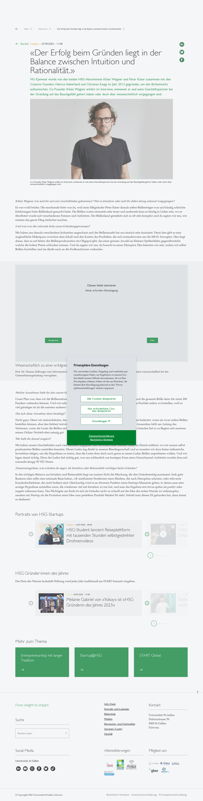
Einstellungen (100, 421)
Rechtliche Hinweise (101, 439)
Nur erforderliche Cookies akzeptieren (101, 409)
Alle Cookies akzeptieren (101, 398)
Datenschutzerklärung (101, 435)
